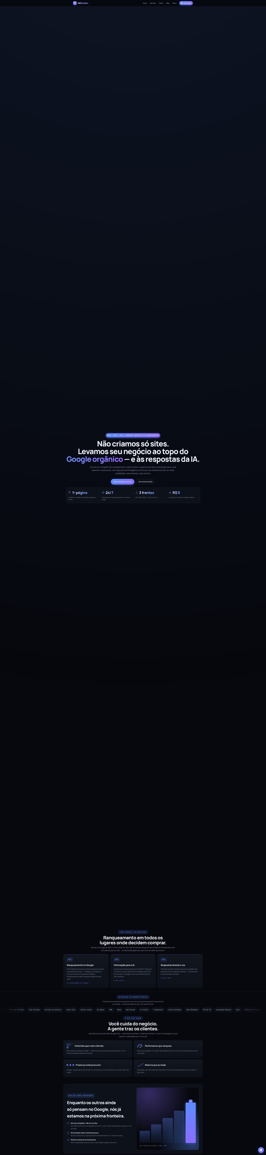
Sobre (174, 3)
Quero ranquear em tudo (123, 482)
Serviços (153, 3)
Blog (167, 3)
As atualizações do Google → (78, 983)
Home (145, 3)
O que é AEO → (166, 978)
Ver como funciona (145, 482)
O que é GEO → (119, 980)
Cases (161, 3)
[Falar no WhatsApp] (261, 1150)
